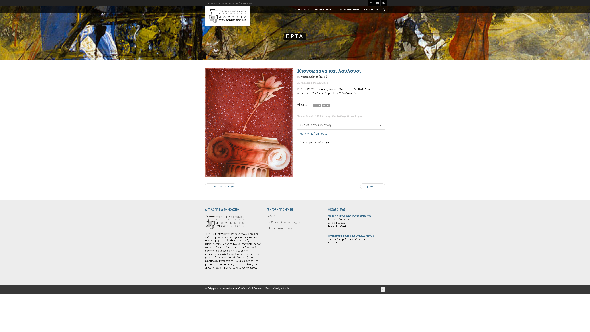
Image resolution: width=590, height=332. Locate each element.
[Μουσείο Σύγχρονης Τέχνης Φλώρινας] (227, 16)
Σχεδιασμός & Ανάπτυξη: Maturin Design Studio (264, 288)
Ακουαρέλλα (329, 116)
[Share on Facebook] (315, 105)
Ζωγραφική (303, 82)
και (303, 116)
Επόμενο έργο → (373, 186)
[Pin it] (324, 105)
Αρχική (272, 216)
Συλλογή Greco (319, 82)
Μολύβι (310, 116)
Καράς (358, 116)
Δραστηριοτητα (323, 9)
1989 (318, 116)
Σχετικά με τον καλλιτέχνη (315, 125)
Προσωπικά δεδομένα (280, 228)
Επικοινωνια (371, 9)
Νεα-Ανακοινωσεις (348, 9)
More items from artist (313, 133)
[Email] (328, 105)
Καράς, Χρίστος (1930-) (314, 76)
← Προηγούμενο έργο (220, 186)
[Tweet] (319, 105)
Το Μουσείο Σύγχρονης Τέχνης (284, 222)
